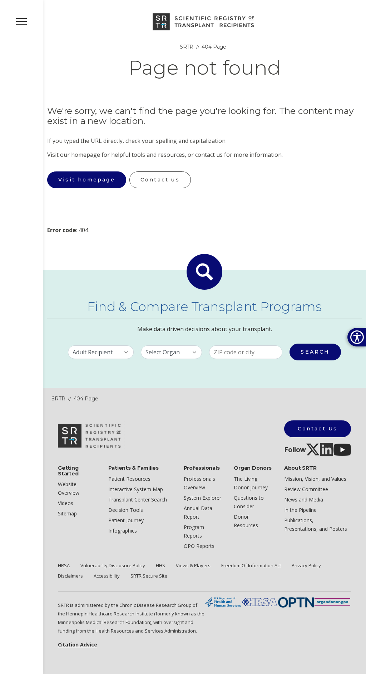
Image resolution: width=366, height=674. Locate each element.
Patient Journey (126, 520)
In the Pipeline (300, 509)
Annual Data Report (198, 512)
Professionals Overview (199, 483)
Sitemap (67, 513)
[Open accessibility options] (356, 337)
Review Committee (306, 489)
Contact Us (318, 428)
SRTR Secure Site (148, 576)
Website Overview (68, 488)
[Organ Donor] (332, 601)
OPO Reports (199, 546)
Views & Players (193, 565)
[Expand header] (21, 21)
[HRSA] (259, 601)
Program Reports (194, 531)
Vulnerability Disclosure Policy (112, 565)
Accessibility (107, 576)
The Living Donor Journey (251, 483)
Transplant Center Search (137, 499)
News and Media (303, 499)
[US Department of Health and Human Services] (223, 601)
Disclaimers (70, 576)
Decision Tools (125, 509)
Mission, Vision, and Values (315, 478)
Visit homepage (86, 179)
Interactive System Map (135, 489)
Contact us (160, 179)
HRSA (64, 565)
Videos (65, 503)
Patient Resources (129, 478)
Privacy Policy (306, 565)
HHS (160, 565)
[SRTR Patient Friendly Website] (204, 21)
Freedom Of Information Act (251, 565)
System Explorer (202, 497)
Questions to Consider (249, 502)
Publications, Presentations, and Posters (315, 524)
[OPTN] (296, 601)
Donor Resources (246, 521)
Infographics (122, 530)
